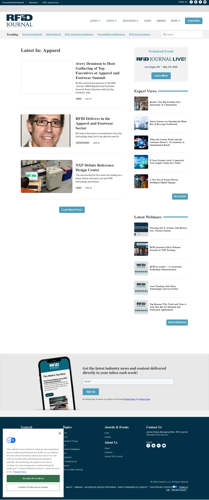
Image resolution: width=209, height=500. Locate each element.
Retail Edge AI (53, 34)
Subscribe (194, 21)
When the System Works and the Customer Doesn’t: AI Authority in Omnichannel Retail (167, 142)
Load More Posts (72, 209)
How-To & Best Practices (73, 470)
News (78, 99)
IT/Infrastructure (70, 462)
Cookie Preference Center (33, 487)
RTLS (65, 437)
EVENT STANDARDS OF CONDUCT (133, 487)
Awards (161, 21)
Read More (180, 196)
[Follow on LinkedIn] (195, 2)
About (107, 448)
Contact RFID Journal (113, 457)
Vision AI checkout (32, 34)
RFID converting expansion (79, 34)
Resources (129, 21)
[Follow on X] (200, 2)
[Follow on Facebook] (191, 2)
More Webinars (177, 322)
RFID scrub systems (139, 34)
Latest (94, 21)
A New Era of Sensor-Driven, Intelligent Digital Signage (164, 181)
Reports (66, 466)
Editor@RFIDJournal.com (157, 435)
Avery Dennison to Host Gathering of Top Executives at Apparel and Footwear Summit (97, 70)
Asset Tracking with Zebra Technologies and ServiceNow (164, 287)
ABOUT (69, 487)
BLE (64, 445)
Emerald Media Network (13, 3)
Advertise (33, 3)
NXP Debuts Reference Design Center (95, 167)
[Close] (59, 433)
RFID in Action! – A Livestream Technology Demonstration (166, 268)
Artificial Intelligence (71, 449)
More (174, 21)
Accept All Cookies (33, 478)
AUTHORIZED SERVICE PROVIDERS (100, 487)
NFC (65, 453)
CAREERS (78, 487)
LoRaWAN (67, 458)
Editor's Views (82, 143)
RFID (65, 433)
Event (147, 21)
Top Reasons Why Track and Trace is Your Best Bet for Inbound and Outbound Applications (168, 306)
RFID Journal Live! (51, 3)
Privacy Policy (19, 471)
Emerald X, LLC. (164, 482)
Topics (110, 21)
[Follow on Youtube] (205, 2)
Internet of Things (70, 441)
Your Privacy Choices (161, 487)
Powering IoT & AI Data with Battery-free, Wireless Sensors (169, 229)
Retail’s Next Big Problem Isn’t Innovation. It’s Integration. (165, 103)
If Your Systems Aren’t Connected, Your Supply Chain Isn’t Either (167, 162)
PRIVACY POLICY (178, 490)
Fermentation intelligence (111, 34)
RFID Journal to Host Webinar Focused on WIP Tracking (165, 249)
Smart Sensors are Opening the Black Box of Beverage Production (168, 123)
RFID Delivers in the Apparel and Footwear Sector (94, 123)
